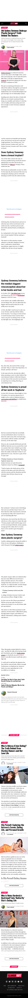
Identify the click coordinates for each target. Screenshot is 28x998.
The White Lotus (15, 293)
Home (5, 985)
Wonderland (21, 295)
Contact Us (19, 987)
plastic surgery (19, 545)
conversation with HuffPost (9, 399)
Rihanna (12, 164)
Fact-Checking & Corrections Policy (15, 989)
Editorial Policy (11, 987)
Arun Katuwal (10, 763)
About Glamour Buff (12, 985)
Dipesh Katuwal (10, 47)
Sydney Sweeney (5, 73)
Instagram (21, 465)
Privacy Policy (21, 985)
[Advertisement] (14, 11)
